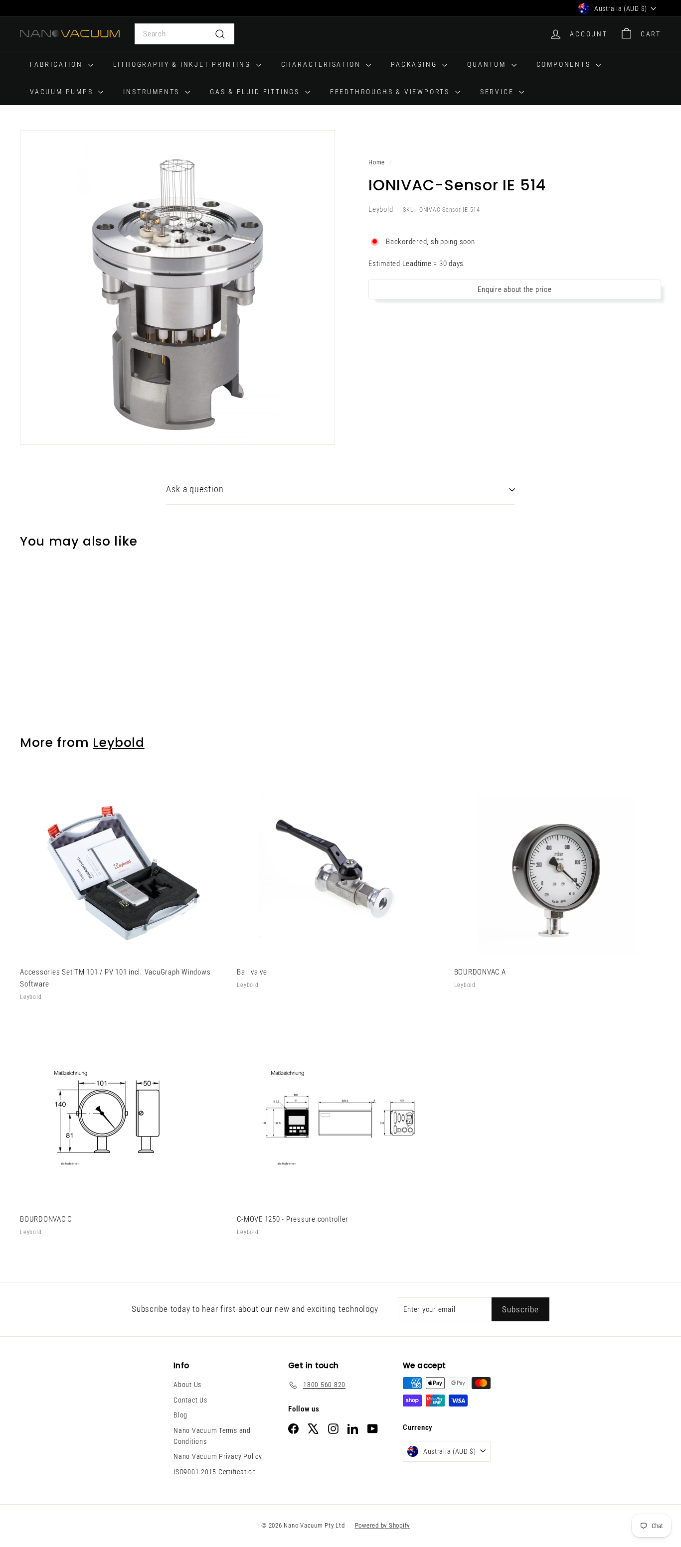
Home (376, 162)
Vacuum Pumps (63, 92)
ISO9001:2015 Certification (214, 1472)
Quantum (488, 64)
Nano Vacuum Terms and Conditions (212, 1435)
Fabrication (58, 64)
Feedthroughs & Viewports (391, 92)
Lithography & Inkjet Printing (183, 64)
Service (498, 92)
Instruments (152, 92)
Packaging (415, 64)
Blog (180, 1415)
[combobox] (184, 33)
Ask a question (195, 489)
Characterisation (322, 64)
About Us (187, 1385)
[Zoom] (177, 287)
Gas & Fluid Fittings (256, 92)
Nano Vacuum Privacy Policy (217, 1456)
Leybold (380, 209)
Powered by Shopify (382, 1525)
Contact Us (190, 1400)
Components (565, 64)
